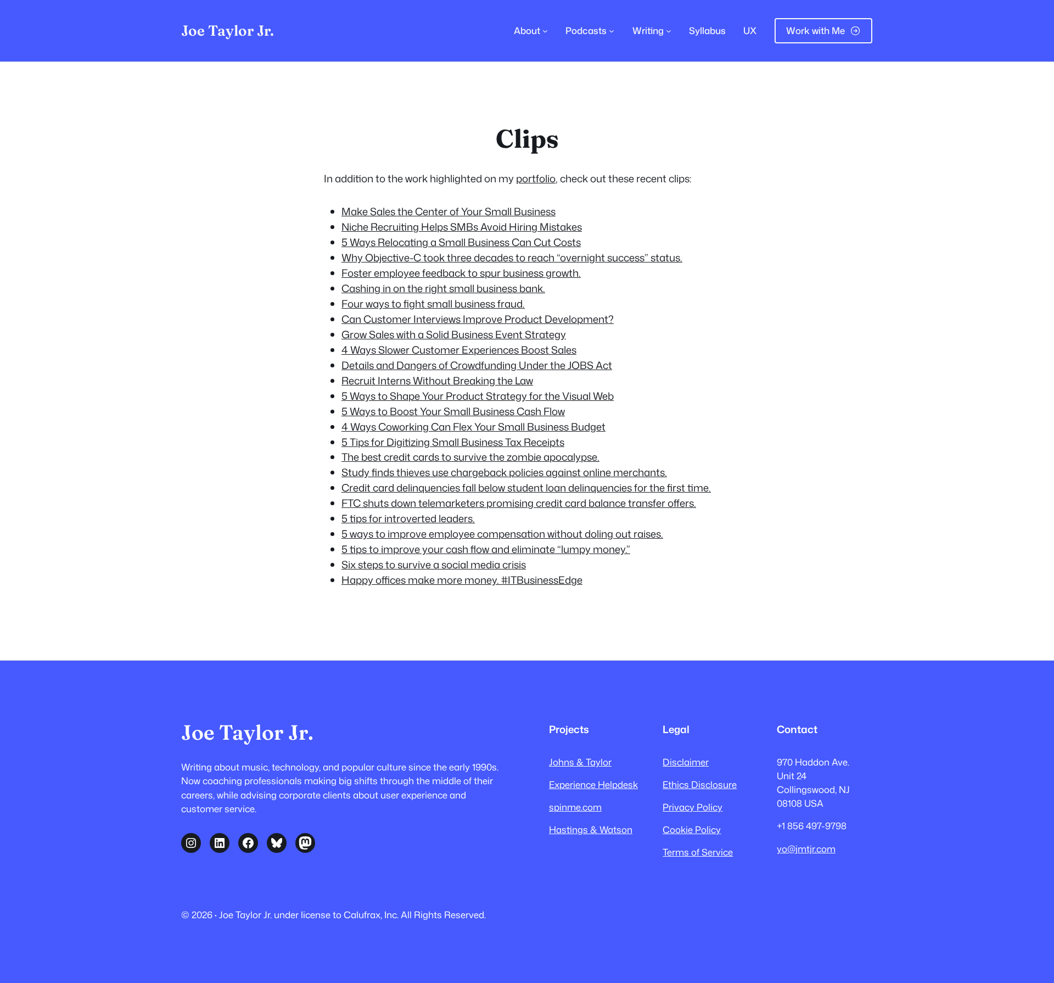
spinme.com (575, 807)
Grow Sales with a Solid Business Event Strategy (453, 334)
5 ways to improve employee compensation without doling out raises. (502, 534)
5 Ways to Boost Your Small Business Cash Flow (453, 411)
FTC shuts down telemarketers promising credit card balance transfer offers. (518, 503)
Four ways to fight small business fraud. (433, 304)
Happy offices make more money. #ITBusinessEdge (461, 580)
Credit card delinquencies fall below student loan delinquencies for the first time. (526, 488)
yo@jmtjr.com (806, 848)
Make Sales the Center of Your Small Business (448, 211)
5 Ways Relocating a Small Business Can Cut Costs (461, 242)
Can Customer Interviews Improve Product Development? (477, 319)
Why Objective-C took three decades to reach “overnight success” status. (511, 257)
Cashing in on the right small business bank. (443, 288)
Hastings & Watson (590, 829)
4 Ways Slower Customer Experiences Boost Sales (458, 350)
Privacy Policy (692, 807)
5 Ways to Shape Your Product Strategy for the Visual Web (477, 396)
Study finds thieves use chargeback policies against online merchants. (504, 472)
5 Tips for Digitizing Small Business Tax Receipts (452, 442)
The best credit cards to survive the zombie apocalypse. (470, 457)
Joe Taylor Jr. (227, 30)
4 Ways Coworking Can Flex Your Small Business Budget (473, 427)
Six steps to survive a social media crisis (433, 564)
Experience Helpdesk (593, 784)
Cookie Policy (692, 829)
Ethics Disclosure (700, 784)
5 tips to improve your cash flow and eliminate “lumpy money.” (485, 549)
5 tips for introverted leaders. (408, 518)
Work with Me (815, 30)
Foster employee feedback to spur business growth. (461, 273)
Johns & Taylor (580, 762)
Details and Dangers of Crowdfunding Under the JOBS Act (476, 365)
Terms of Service (698, 852)
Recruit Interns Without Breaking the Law (437, 380)
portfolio (536, 178)
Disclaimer (686, 762)
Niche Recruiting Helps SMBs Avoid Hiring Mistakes (461, 227)
